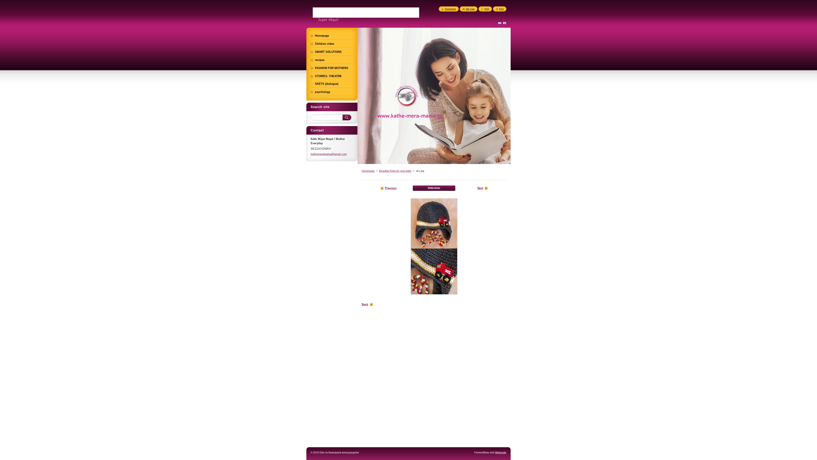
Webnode (500, 452)
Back (365, 304)
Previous (391, 188)
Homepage (368, 171)
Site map (470, 9)
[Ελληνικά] (499, 23)
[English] (504, 23)
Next (480, 188)
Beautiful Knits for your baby (395, 171)
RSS (486, 9)
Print (501, 9)
